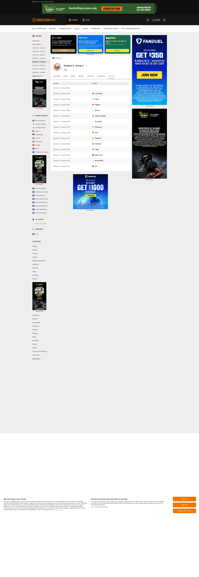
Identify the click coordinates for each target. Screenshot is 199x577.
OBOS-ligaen (36, 44)
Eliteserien (35, 41)
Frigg (97, 149)
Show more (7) (37, 76)
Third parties (58, 509)
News (73, 76)
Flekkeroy (98, 127)
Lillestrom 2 (99, 155)
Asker (97, 99)
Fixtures (90, 76)
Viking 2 (97, 105)
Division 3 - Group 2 (38, 58)
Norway (58, 58)
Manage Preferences (184, 511)
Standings (101, 76)
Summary (56, 76)
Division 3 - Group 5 (38, 69)
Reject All (184, 505)
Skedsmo (98, 144)
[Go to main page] (45, 20)
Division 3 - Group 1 (38, 55)
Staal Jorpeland (100, 116)
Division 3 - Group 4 (38, 65)
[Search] (148, 20)
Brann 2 (97, 110)
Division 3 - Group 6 (38, 72)
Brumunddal (99, 161)
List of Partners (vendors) (99, 507)
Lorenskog (98, 93)
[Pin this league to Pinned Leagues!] (86, 65)
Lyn (96, 166)
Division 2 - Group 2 (38, 51)
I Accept (184, 499)
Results (81, 76)
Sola (96, 133)
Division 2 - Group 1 (38, 48)
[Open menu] (164, 20)
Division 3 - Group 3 (39, 62)
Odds (65, 76)
